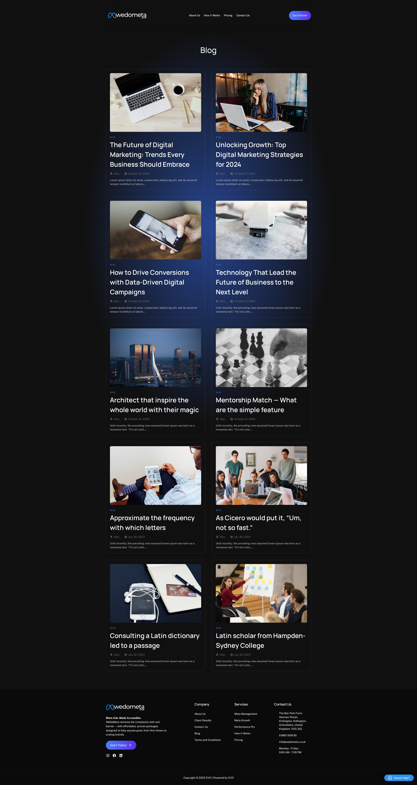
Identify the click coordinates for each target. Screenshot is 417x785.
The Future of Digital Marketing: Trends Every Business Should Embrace (150, 154)
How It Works (242, 733)
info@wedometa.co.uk (292, 741)
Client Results (202, 720)
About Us (200, 713)
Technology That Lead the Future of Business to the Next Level (256, 282)
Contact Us (201, 726)
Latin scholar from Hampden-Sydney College (261, 640)
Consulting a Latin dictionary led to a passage (155, 640)
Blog (112, 137)
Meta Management (245, 713)
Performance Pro (244, 726)
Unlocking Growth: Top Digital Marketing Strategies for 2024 (259, 154)
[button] (399, 778)
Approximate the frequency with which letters (152, 522)
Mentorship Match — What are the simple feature (256, 404)
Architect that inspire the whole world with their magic (154, 404)
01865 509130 (288, 735)
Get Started (300, 15)
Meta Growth (242, 720)
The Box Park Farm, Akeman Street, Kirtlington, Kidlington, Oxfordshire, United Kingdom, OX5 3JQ (292, 721)
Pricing (238, 739)
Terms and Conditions (207, 739)
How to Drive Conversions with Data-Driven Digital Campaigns (149, 282)
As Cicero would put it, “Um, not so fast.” (259, 522)
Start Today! (118, 745)
